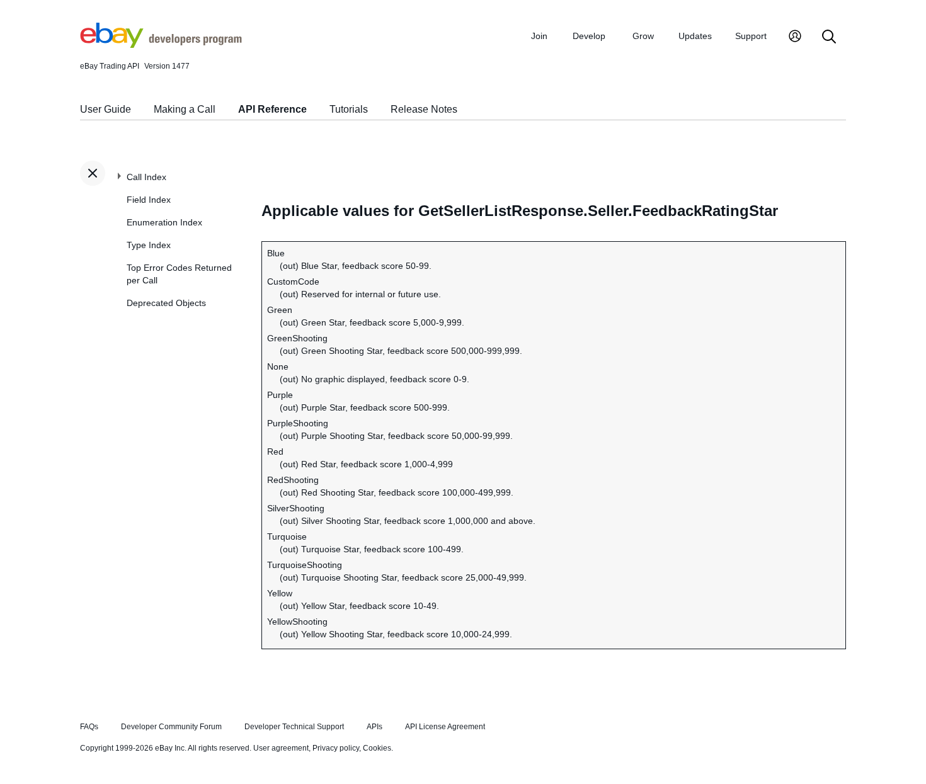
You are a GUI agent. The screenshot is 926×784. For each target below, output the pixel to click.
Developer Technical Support (294, 726)
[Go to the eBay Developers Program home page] (161, 45)
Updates (695, 36)
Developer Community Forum (171, 726)
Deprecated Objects (166, 303)
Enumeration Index (164, 222)
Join (539, 36)
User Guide (105, 109)
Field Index (149, 200)
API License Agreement (445, 726)
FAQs (89, 726)
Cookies (377, 748)
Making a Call (184, 109)
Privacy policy (335, 748)
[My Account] (795, 37)
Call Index (146, 177)
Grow (643, 36)
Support (751, 36)
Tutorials (348, 109)
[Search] (829, 37)
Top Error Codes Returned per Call (179, 274)
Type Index (149, 245)
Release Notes (424, 109)
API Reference (272, 109)
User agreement (281, 748)
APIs (374, 726)
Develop (589, 36)
